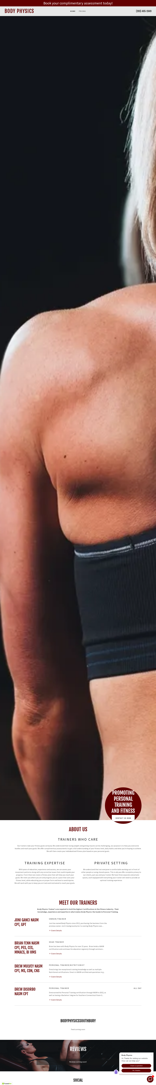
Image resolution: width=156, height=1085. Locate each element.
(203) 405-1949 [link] (143, 11)
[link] (23, 12)
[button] (55, 930)
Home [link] (72, 11)
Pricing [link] (82, 11)
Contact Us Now (123, 818)
